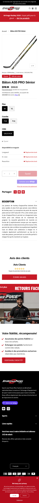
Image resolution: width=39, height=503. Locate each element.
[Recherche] (30, 8)
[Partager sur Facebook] (19, 192)
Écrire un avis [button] (19, 277)
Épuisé (27, 173)
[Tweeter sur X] (15, 192)
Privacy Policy (30, 492)
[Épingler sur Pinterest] (23, 192)
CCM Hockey (10, 72)
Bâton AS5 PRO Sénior (18, 31)
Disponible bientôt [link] (13, 360)
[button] (33, 8)
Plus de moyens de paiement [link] (27, 186)
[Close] (37, 478)
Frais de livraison (7, 90)
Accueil (4, 31)
